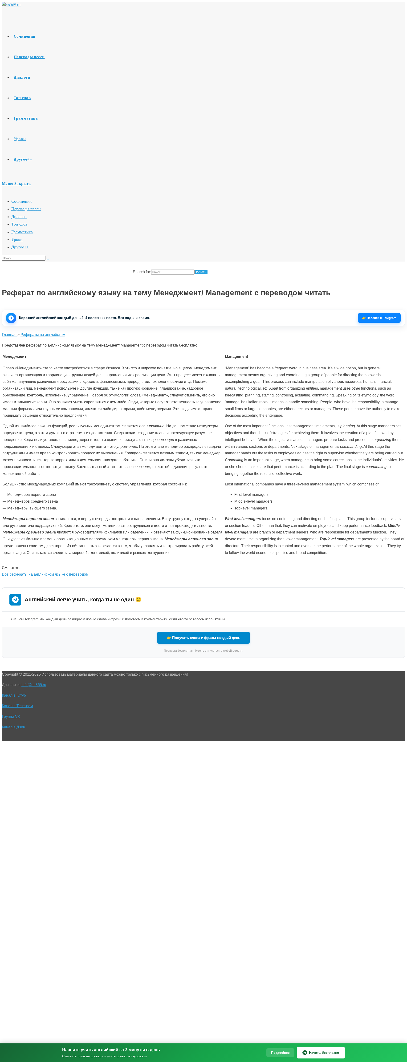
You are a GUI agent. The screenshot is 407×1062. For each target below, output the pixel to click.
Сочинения (21, 201)
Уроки (17, 239)
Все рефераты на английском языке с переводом (45, 574)
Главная (9, 335)
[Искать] (48, 259)
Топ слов (19, 224)
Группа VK (11, 717)
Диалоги (19, 216)
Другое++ (20, 247)
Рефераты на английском (42, 335)
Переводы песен (26, 208)
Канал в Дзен (13, 727)
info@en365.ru (33, 685)
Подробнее (280, 1052)
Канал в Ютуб (14, 695)
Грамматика (22, 232)
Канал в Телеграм (17, 706)
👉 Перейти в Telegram (379, 318)
